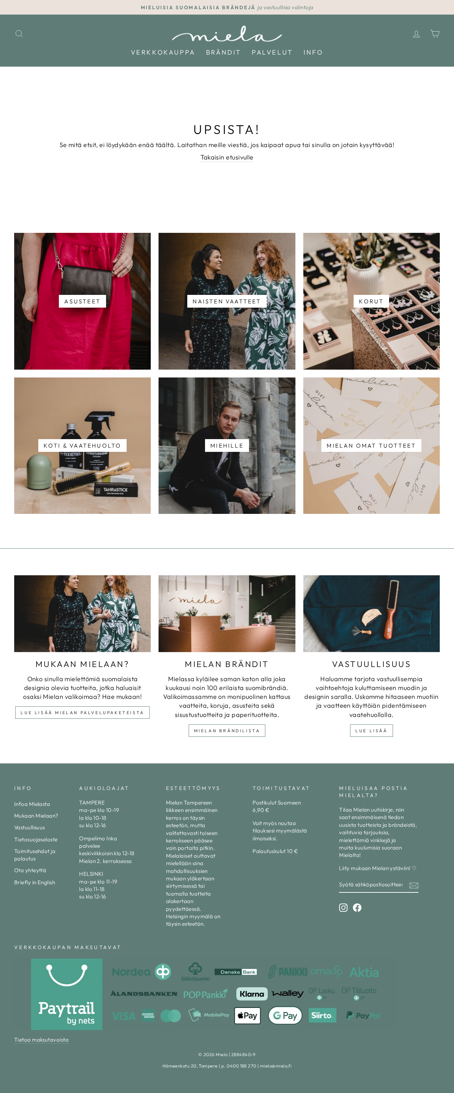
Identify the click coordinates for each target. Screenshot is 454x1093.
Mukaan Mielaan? (36, 815)
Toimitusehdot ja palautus (34, 855)
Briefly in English (34, 882)
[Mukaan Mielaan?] (82, 613)
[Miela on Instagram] (343, 907)
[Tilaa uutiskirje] (414, 885)
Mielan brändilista (227, 730)
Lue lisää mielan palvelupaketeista (82, 712)
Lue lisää (371, 730)
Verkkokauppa (163, 52)
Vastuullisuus (29, 827)
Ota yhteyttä (30, 870)
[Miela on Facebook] (357, 907)
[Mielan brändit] (227, 613)
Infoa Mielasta (32, 804)
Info (313, 52)
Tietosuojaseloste (36, 839)
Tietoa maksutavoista (41, 1039)
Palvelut (272, 52)
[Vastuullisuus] (371, 613)
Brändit (223, 52)
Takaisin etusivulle (227, 157)
